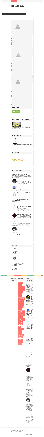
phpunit (20, 341)
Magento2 (21, 300)
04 (14, 258)
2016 (14, 269)
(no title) (18, 234)
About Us (30, 434)
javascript (21, 302)
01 (14, 259)
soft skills (21, 328)
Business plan (21, 289)
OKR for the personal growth (22, 180)
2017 (14, 268)
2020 (14, 251)
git (19, 326)
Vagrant (20, 324)
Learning (21, 307)
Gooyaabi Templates (19, 431)
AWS (20, 309)
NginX (20, 333)
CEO (20, 284)
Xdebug (20, 337)
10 (14, 254)
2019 (14, 265)
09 (14, 256)
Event (20, 296)
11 (14, 253)
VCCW (20, 322)
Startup (20, 282)
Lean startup (21, 298)
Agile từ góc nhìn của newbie (19, 263)
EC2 (20, 330)
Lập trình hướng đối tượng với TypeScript (19, 174)
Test (20, 343)
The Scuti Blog (17, 5)
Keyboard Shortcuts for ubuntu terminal (24, 214)
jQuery (20, 339)
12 (14, 252)
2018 (14, 266)
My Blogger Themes (24, 430)
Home (11, 17)
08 (14, 257)
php (20, 294)
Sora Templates (17, 430)
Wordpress (21, 335)
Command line (21, 315)
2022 (14, 248)
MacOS (20, 317)
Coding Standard (21, 312)
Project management (21, 320)
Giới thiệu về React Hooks (18, 264)
